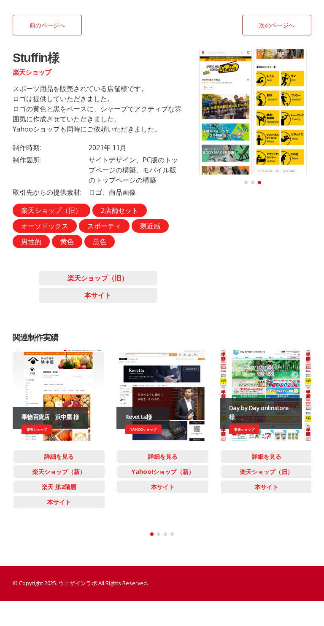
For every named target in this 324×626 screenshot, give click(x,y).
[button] (246, 182)
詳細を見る (59, 456)
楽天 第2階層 (59, 487)
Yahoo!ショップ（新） (163, 471)
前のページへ (47, 25)
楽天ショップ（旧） (98, 277)
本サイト (97, 295)
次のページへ (276, 25)
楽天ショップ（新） (59, 471)
